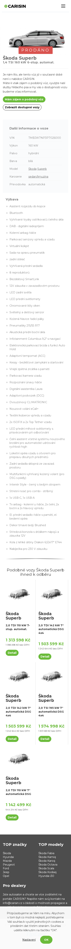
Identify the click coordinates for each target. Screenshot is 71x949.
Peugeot (9, 864)
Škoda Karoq (46, 861)
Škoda (32, 169)
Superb (42, 169)
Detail (12, 652)
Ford (6, 868)
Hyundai (8, 857)
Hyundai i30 (46, 876)
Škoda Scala (46, 868)
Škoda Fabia (46, 853)
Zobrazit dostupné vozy (22, 107)
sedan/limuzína (38, 176)
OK (46, 939)
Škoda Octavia (47, 864)
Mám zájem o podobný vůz (24, 99)
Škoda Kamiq (47, 857)
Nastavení (29, 939)
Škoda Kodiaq (47, 872)
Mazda (7, 861)
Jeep (6, 872)
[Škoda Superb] (19, 593)
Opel (6, 876)
